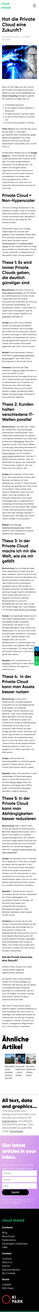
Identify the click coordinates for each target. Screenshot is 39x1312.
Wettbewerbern (9, 243)
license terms (9, 1121)
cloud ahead (6, 6)
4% (17, 462)
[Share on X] (36, 653)
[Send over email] (36, 658)
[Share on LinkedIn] (36, 649)
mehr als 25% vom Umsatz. (25, 610)
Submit (15, 1192)
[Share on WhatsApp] (36, 663)
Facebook (6, 663)
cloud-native (7, 456)
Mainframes (19, 441)
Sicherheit (6, 316)
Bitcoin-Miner (16, 782)
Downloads (16, 1131)
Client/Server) (9, 453)
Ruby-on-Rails (19, 370)
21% (18, 468)
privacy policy (16, 1203)
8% (19, 465)
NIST (19, 99)
